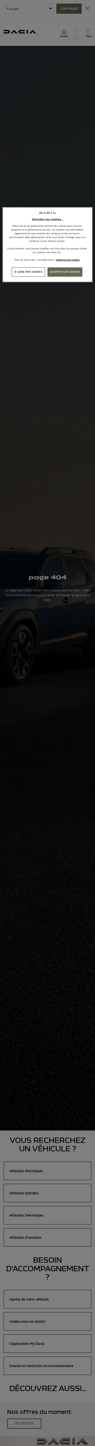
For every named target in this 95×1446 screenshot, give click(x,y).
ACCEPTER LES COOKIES (65, 272)
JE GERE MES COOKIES (28, 272)
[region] (47, 244)
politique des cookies (68, 260)
